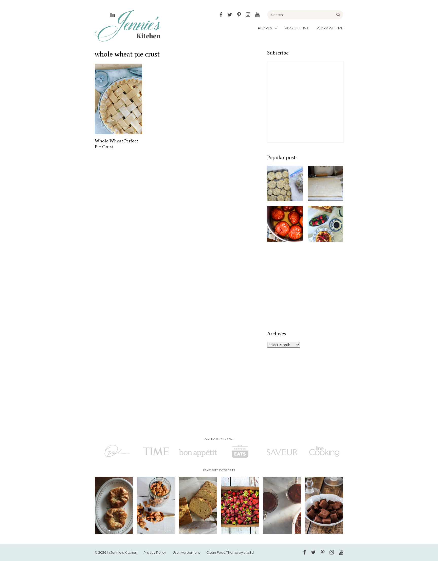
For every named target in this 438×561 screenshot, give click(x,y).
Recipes (265, 28)
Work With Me (330, 28)
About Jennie (297, 28)
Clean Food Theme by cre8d (230, 552)
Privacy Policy (154, 552)
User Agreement (186, 552)
